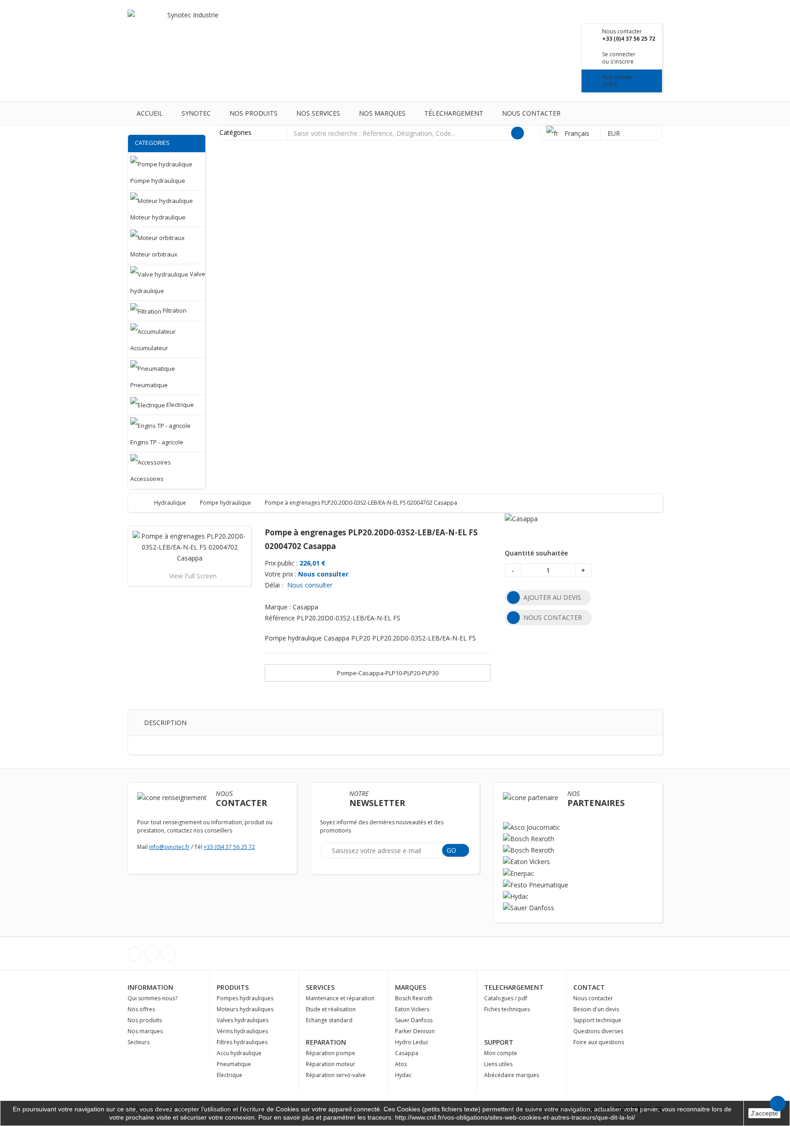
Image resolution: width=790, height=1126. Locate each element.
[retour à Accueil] (144, 503)
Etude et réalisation (331, 1009)
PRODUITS (233, 987)
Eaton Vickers (412, 1009)
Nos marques (382, 113)
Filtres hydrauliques (242, 1042)
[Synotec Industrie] (189, 27)
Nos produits (254, 113)
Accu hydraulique (239, 1053)
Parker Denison (415, 1031)
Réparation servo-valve (336, 1075)
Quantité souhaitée (536, 553)
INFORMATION (150, 987)
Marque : (278, 607)
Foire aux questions (598, 1042)
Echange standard (329, 1020)
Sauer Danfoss (413, 1020)
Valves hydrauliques (242, 1020)
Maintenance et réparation (340, 998)
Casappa (406, 1053)
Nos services (318, 113)
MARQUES (410, 987)
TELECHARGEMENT (514, 987)
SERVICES (320, 987)
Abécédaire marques (511, 1075)
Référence (280, 618)
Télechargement (453, 113)
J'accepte (764, 1113)
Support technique (597, 1020)
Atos (401, 1064)
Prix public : (281, 563)
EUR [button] (615, 133)
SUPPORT (498, 1042)
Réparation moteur (330, 1064)
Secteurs (138, 1042)
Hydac (403, 1075)
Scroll (777, 1103)
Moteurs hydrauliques (245, 1009)
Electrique (229, 1075)
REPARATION (326, 1042)
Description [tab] (165, 722)
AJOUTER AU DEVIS (552, 597)
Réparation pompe (330, 1053)
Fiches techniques (507, 1009)
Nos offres (141, 1009)
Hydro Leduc (411, 1042)
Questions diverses (598, 1031)
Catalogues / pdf (505, 998)
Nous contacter (531, 113)
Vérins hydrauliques (242, 1031)
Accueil (150, 113)
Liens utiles (498, 1064)
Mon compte (500, 1053)
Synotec (196, 113)
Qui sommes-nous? (152, 998)
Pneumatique (234, 1064)
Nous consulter (323, 574)
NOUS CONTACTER (552, 617)
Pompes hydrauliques (245, 998)
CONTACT (589, 987)
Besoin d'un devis (596, 1009)
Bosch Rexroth (413, 998)
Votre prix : (280, 574)
